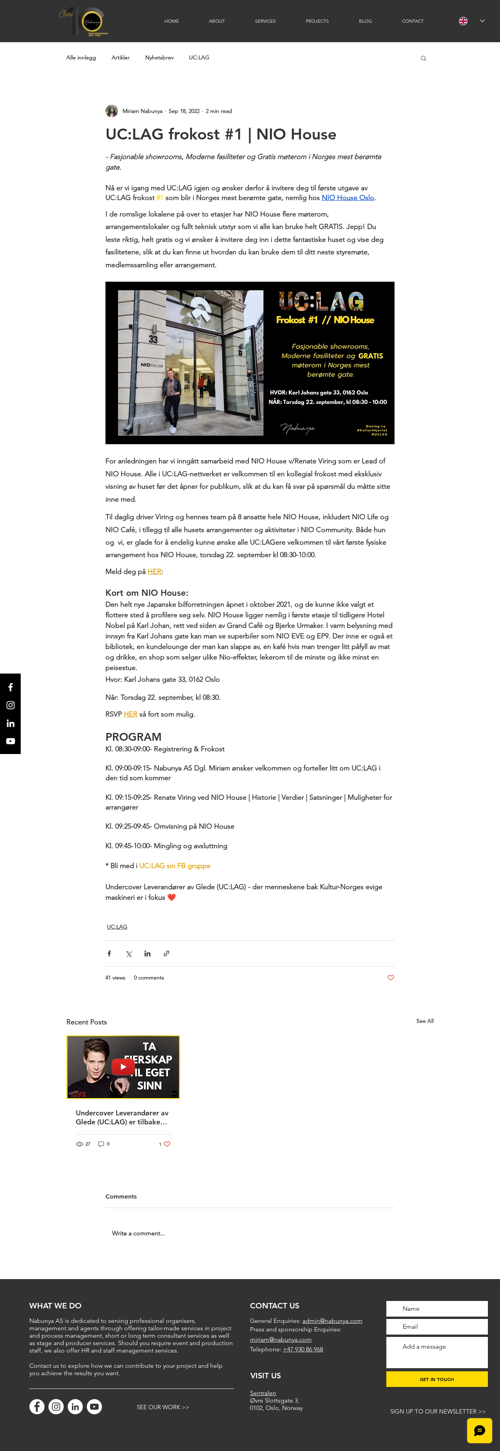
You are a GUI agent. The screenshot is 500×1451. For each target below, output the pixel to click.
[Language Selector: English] (472, 21)
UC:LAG (199, 57)
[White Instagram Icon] (10, 705)
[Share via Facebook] (109, 953)
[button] (423, 58)
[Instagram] (56, 1406)
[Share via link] (166, 953)
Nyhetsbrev (159, 57)
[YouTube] (94, 1406)
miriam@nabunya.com (281, 1339)
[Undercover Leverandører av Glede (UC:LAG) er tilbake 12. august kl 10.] (123, 1067)
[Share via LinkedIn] (147, 953)
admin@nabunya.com (332, 1320)
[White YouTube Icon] (10, 741)
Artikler (121, 57)
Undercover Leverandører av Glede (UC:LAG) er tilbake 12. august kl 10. (122, 1117)
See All (425, 1020)
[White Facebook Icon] (10, 687)
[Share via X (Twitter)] (128, 953)
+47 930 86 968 (303, 1349)
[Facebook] (37, 1406)
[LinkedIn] (10, 723)
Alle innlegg (81, 57)
